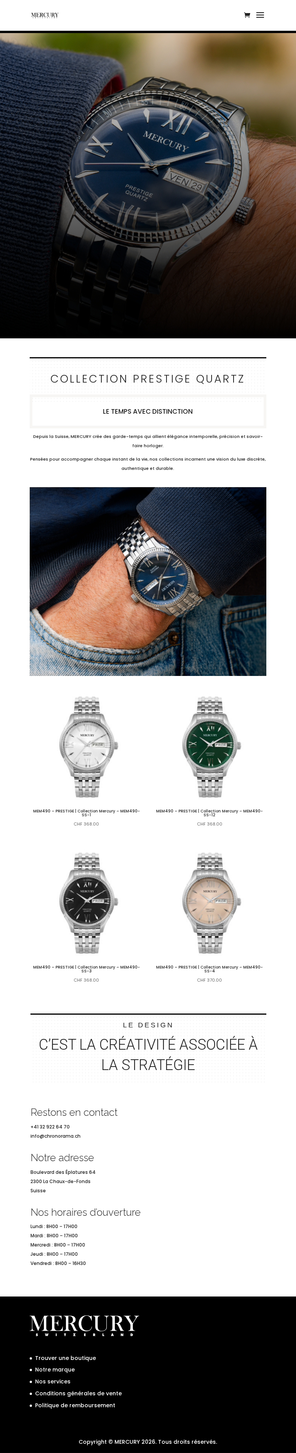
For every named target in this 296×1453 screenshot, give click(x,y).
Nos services (53, 1381)
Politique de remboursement (75, 1405)
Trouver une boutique (65, 1358)
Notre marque (55, 1369)
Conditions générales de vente (78, 1393)
